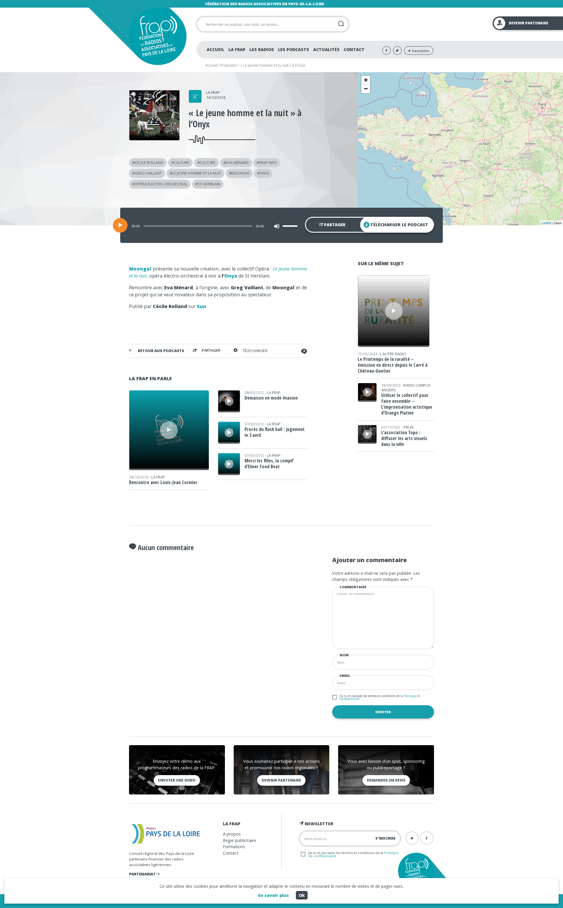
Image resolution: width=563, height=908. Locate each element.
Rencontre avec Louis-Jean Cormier (163, 482)
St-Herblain (209, 184)
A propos (232, 834)
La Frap (236, 49)
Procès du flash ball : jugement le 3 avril (275, 432)
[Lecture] (120, 225)
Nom (344, 655)
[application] (281, 225)
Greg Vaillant (148, 173)
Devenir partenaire (281, 780)
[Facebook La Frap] (386, 50)
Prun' (408, 427)
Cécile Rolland (149, 162)
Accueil (215, 49)
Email (345, 675)
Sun (201, 306)
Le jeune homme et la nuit (196, 173)
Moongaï (240, 173)
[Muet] (277, 226)
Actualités (326, 49)
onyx (264, 173)
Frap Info (268, 162)
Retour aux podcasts (161, 351)
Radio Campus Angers (406, 388)
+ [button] (366, 80)
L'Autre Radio (393, 353)
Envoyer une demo (177, 780)
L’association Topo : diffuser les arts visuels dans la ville (404, 438)
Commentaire (353, 587)
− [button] (366, 88)
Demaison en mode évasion (271, 398)
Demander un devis (386, 780)
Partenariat (143, 874)
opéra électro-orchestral (161, 184)
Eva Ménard (237, 162)
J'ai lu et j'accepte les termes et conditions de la (380, 697)
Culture (181, 162)
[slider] (291, 226)
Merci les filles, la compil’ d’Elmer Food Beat (269, 463)
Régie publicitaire (239, 840)
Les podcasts (293, 49)
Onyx (230, 276)
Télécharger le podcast (399, 224)
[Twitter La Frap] (397, 50)
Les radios (262, 49)
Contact (354, 49)
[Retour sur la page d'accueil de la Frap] (157, 36)
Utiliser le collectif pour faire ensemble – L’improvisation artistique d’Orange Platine (406, 404)
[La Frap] (195, 101)
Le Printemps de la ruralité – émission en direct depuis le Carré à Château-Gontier (393, 365)
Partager (334, 224)
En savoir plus (273, 895)
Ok (302, 895)
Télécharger (255, 351)
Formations (234, 846)
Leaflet (546, 222)
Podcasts (229, 65)
